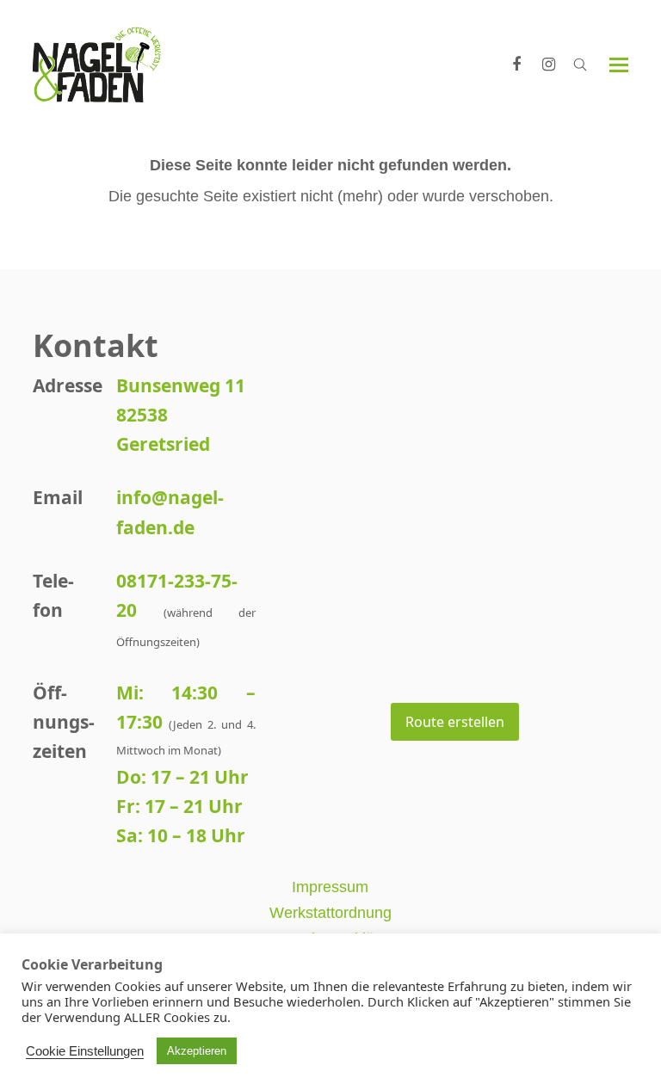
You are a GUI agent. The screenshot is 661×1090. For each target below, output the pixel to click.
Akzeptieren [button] (196, 1050)
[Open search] (580, 64)
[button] (618, 65)
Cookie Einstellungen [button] (85, 1051)
